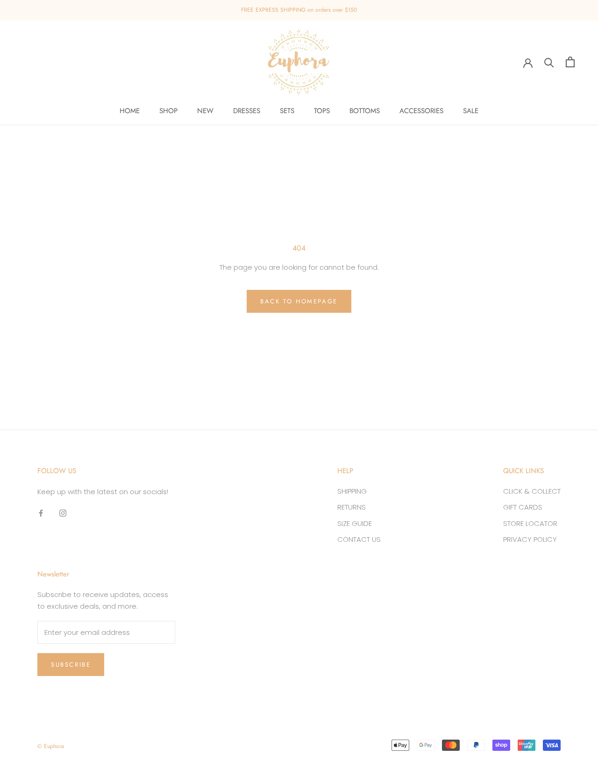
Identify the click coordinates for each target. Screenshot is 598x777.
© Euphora (50, 746)
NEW (205, 111)
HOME (130, 111)
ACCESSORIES (421, 111)
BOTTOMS (364, 111)
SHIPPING (352, 491)
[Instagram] (62, 512)
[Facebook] (40, 512)
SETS (287, 111)
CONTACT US (359, 539)
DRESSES (246, 111)
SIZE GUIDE (354, 523)
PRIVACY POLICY (530, 539)
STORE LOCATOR (530, 523)
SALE (470, 111)
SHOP (168, 111)
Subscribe (71, 664)
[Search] (549, 62)
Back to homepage (299, 301)
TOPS (322, 111)
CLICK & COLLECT (532, 491)
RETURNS (351, 507)
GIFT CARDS (522, 507)
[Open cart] (570, 62)
